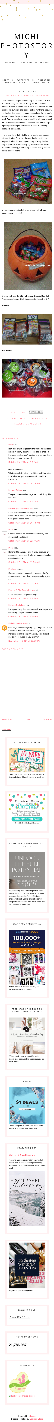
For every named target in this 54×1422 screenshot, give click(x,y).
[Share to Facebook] (38, 412)
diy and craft (26, 418)
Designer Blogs (36, 1419)
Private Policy (41, 82)
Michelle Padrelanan (17, 605)
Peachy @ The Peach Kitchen (21, 590)
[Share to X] (35, 412)
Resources (44, 80)
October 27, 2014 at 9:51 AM (23, 501)
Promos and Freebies (15, 82)
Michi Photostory (27, 46)
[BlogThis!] (33, 412)
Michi (10, 530)
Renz (10, 444)
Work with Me (25, 80)
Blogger (32, 1416)
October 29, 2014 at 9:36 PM (23, 616)
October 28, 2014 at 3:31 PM (23, 583)
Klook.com (6, 729)
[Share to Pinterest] (41, 412)
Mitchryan (12, 569)
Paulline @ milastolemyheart (20, 508)
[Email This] (30, 412)
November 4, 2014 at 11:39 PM (24, 641)
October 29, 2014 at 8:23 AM (23, 598)
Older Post (47, 719)
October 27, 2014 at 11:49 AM (24, 541)
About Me (7, 80)
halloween (41, 418)
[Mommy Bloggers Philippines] (20, 1393)
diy (16, 418)
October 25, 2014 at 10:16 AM (24, 483)
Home (27, 719)
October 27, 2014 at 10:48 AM (24, 523)
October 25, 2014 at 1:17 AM (23, 462)
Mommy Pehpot (15, 490)
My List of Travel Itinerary (22, 1155)
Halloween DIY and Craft (27, 424)
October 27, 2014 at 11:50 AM (24, 562)
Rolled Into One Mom (17, 623)
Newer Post (7, 719)
